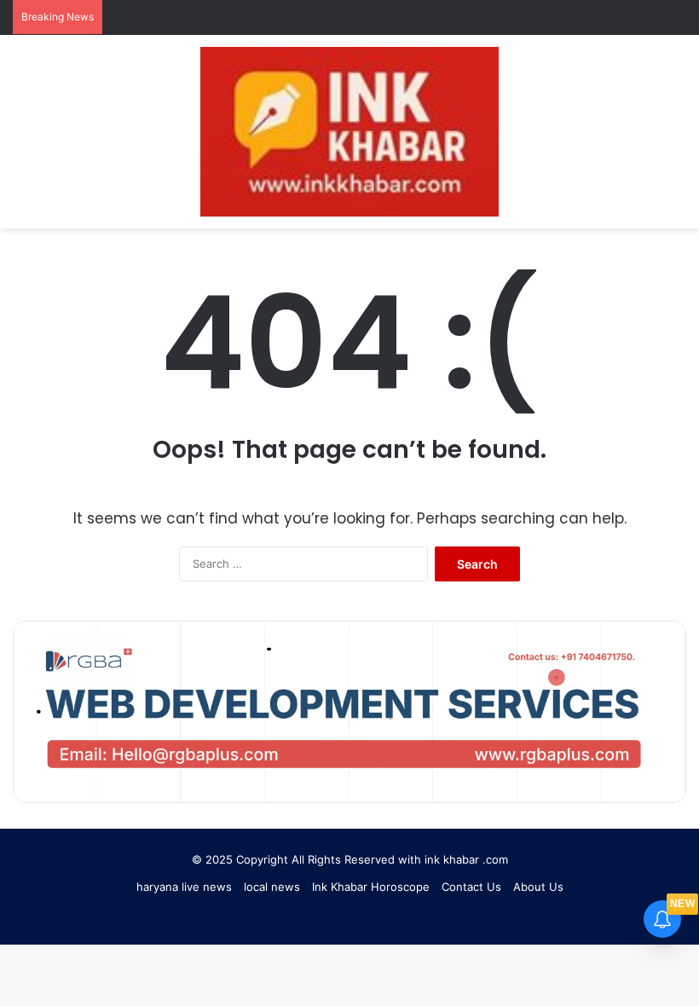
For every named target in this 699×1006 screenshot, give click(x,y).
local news (272, 886)
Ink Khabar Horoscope (371, 886)
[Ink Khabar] (349, 132)
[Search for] (647, 138)
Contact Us (471, 886)
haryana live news (184, 886)
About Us (538, 886)
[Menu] (677, 138)
